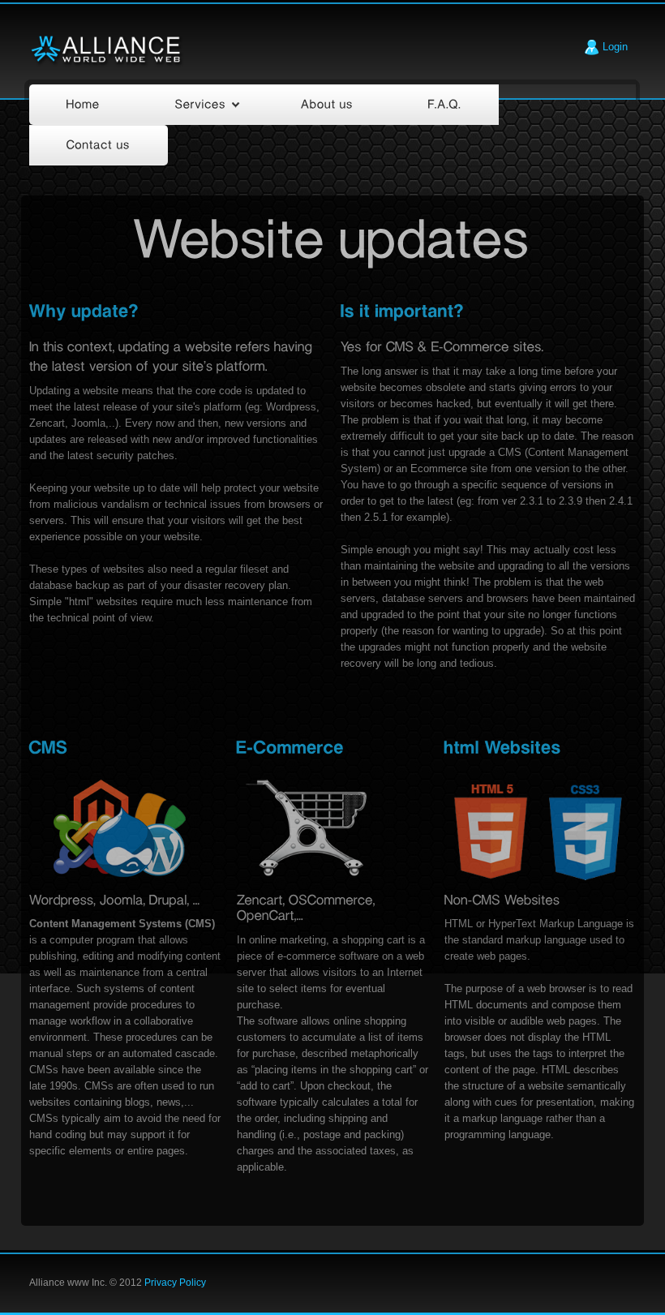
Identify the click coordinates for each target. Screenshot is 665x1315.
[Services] (201, 104)
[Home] (83, 104)
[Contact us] (98, 145)
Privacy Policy (175, 1282)
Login (613, 47)
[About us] (327, 104)
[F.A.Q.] (445, 104)
